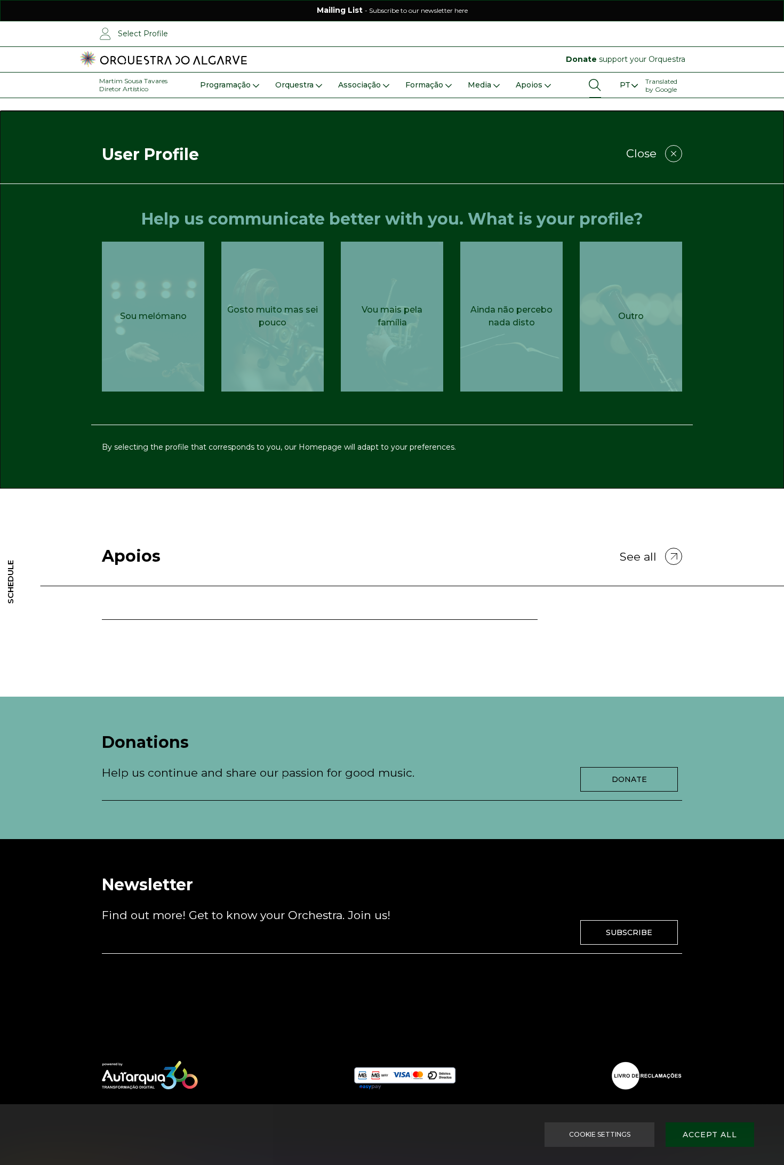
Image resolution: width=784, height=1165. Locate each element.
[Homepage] (163, 59)
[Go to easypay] (404, 1075)
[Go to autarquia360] (150, 1075)
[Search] (595, 85)
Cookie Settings (599, 1134)
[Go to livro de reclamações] (646, 1075)
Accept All (710, 1134)
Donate (629, 779)
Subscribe (629, 932)
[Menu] (628, 85)
